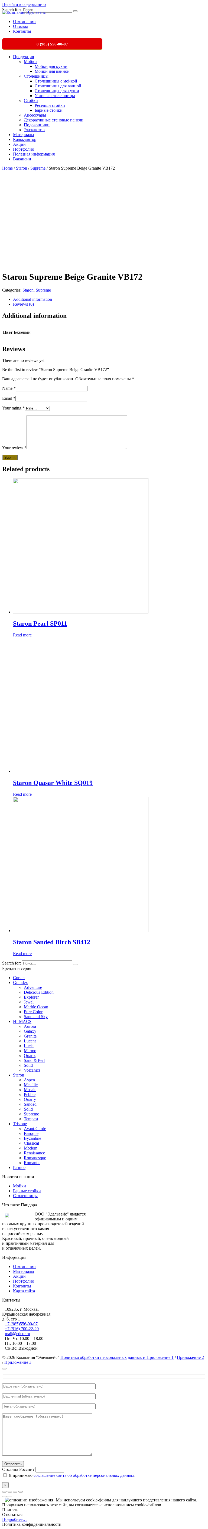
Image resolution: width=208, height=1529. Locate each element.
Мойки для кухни (51, 66)
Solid (28, 1065)
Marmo (30, 1050)
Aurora (30, 1026)
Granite (30, 1036)
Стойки (31, 100)
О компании (24, 21)
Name (9, 388)
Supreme (38, 168)
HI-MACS (22, 1021)
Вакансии (22, 159)
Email (8, 398)
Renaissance (34, 1153)
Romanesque (35, 1157)
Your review (14, 447)
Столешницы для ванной (58, 86)
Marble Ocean (36, 1007)
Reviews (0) (23, 304)
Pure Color (33, 1011)
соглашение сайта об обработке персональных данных (84, 1475)
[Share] (10, 1491)
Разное (19, 1167)
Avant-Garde (35, 1128)
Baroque (31, 1133)
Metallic (31, 1084)
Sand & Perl (34, 1060)
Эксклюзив (34, 129)
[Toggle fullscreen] (15, 1491)
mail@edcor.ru (17, 1333)
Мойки (30, 61)
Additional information (32, 299)
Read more (22, 635)
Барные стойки (49, 110)
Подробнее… (14, 1519)
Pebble (29, 1094)
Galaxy (30, 1031)
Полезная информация (34, 154)
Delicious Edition (39, 992)
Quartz (29, 1055)
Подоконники (37, 125)
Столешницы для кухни (57, 90)
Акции (19, 144)
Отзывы (20, 26)
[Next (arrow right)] (10, 1496)
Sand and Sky (36, 1016)
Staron (21, 168)
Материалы (23, 134)
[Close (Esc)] (4, 1491)
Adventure (33, 987)
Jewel (29, 1002)
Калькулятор (24, 139)
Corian (19, 977)
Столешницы (36, 76)
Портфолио (23, 149)
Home (7, 168)
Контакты (22, 31)
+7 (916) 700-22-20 (22, 1328)
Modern (30, 1148)
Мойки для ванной (52, 71)
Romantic (32, 1162)
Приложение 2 (190, 1357)
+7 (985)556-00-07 (21, 1324)
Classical (31, 1143)
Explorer (31, 997)
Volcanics (32, 1070)
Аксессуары (35, 115)
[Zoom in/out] (20, 1491)
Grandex (20, 982)
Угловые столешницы (55, 95)
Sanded (30, 1104)
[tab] (109, 299)
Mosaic (30, 1089)
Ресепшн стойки (50, 105)
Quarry (30, 1099)
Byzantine (32, 1138)
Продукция (23, 56)
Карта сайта (24, 1291)
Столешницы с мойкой (56, 81)
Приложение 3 (17, 1362)
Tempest (31, 1119)
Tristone (20, 1123)
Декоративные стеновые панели (53, 120)
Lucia (29, 1045)
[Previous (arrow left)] (4, 1496)
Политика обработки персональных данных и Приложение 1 (117, 1357)
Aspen (29, 1080)
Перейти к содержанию (24, 4)
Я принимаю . (71, 1475)
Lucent (30, 1041)
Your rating (13, 408)
